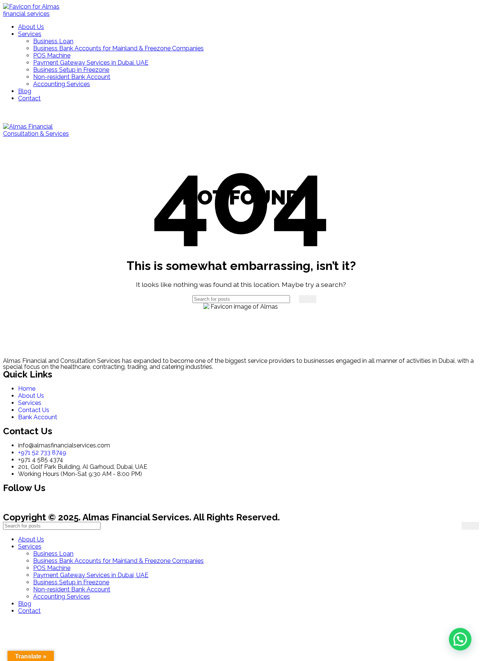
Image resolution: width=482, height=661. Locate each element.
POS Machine (51, 55)
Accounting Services (61, 84)
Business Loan (53, 41)
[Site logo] (37, 13)
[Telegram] (73, 502)
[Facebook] (12, 502)
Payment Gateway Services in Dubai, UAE (90, 62)
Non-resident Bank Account (71, 76)
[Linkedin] (32, 502)
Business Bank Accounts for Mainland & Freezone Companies (118, 48)
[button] (460, 639)
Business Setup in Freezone (71, 69)
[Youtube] (93, 502)
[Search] (307, 299)
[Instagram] (53, 502)
